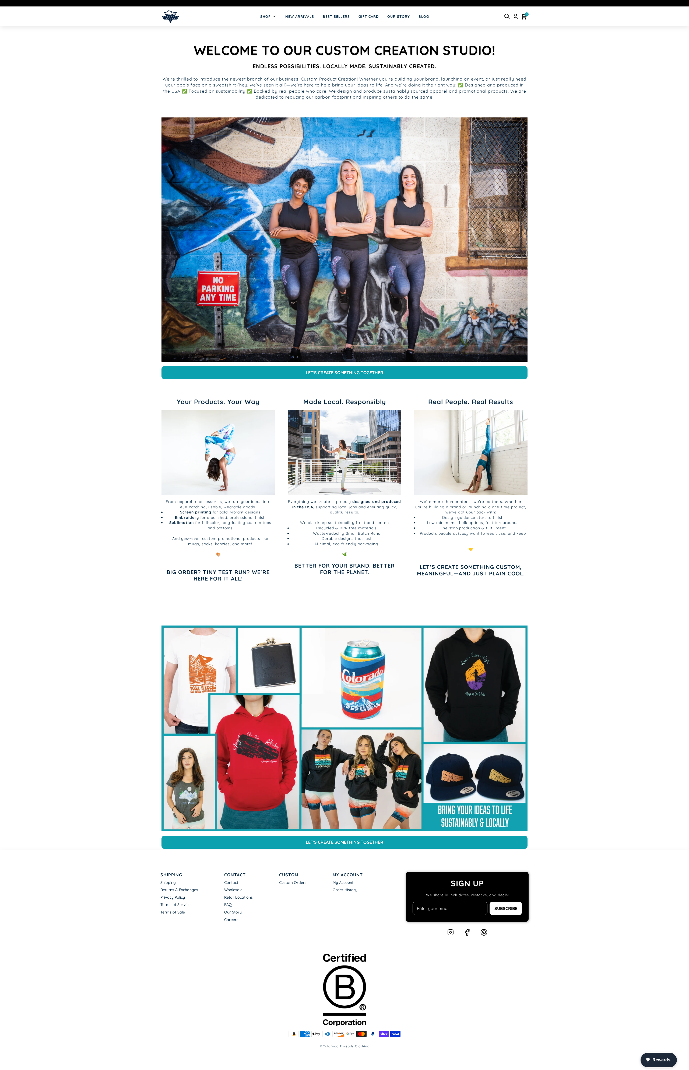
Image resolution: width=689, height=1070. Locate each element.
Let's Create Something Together (344, 372)
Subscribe (505, 908)
